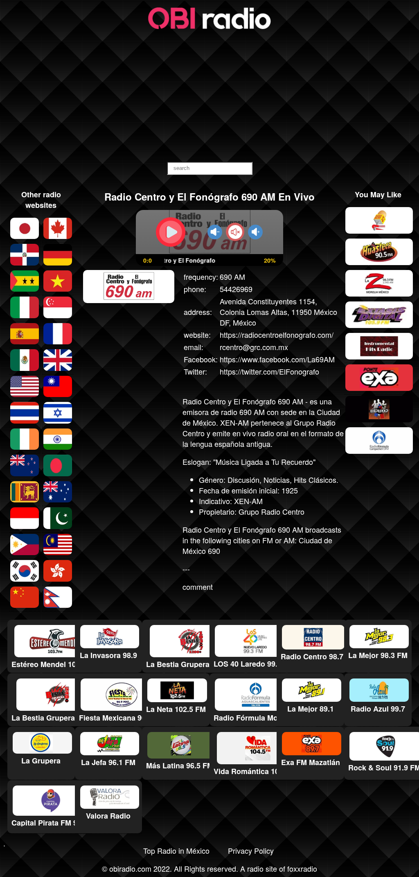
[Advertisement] (209, 96)
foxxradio (302, 868)
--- (186, 568)
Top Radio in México (176, 850)
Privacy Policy (251, 850)
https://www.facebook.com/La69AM (277, 359)
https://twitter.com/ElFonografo (269, 371)
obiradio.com (130, 868)
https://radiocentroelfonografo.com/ (276, 334)
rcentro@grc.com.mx (254, 346)
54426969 (236, 288)
